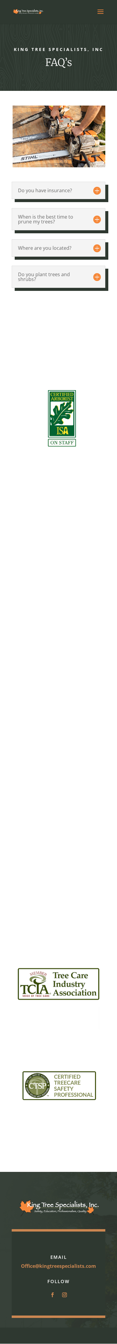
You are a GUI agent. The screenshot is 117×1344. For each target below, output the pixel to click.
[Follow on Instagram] (64, 1295)
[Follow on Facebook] (52, 1295)
